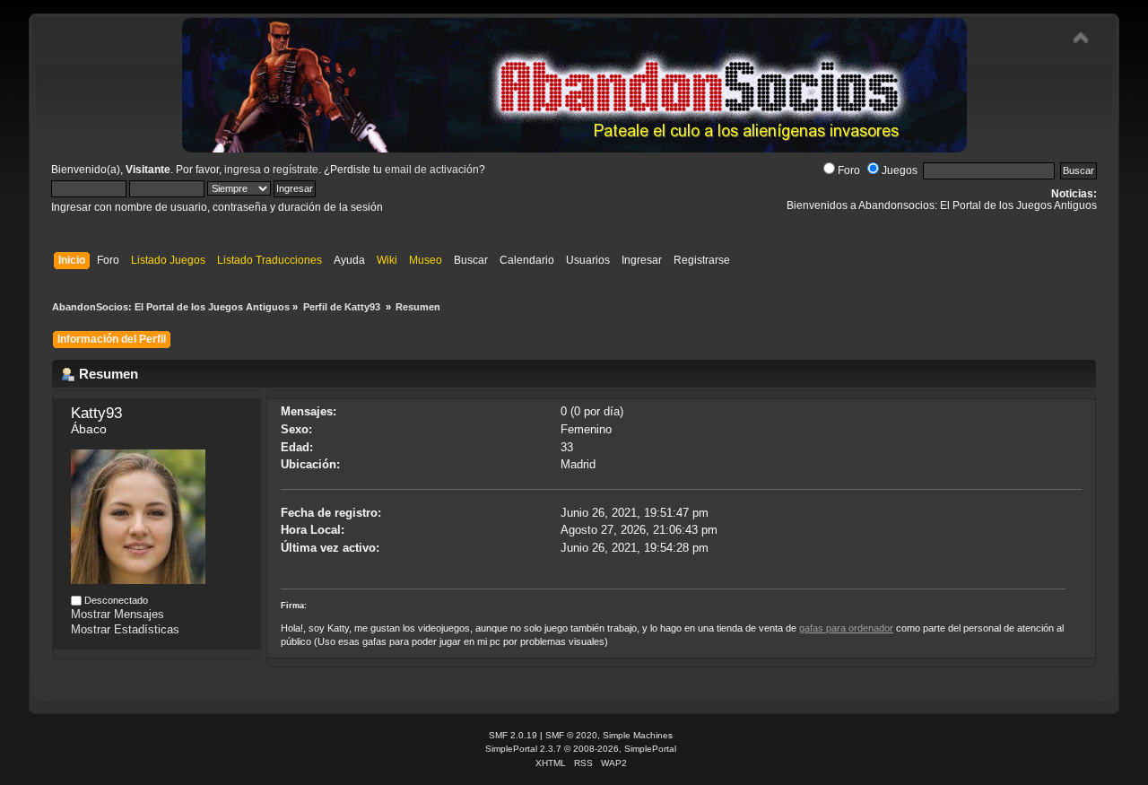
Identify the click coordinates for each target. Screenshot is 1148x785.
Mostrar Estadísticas (125, 629)
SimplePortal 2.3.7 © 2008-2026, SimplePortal (580, 749)
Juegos (900, 170)
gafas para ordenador (846, 628)
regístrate (295, 169)
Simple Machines (638, 735)
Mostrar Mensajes (117, 614)
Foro (849, 170)
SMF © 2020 (571, 735)
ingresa (242, 169)
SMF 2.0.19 (513, 735)
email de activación (432, 169)
